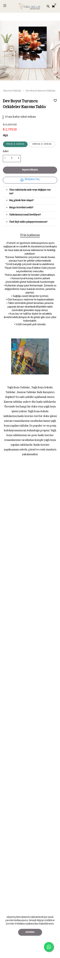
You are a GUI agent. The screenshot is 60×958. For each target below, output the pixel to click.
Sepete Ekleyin (30, 170)
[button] (54, 6)
